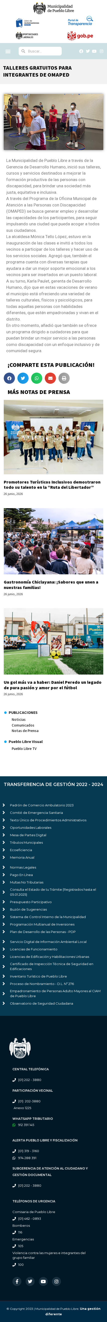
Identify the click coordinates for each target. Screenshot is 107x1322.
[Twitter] (30, 1281)
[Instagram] (56, 1281)
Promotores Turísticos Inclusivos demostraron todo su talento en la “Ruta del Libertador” (52, 484)
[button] (8, 51)
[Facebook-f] (16, 1281)
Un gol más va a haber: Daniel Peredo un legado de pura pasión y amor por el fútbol (53, 684)
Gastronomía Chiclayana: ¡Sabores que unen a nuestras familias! (51, 584)
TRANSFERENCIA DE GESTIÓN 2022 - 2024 (53, 784)
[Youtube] (43, 1281)
